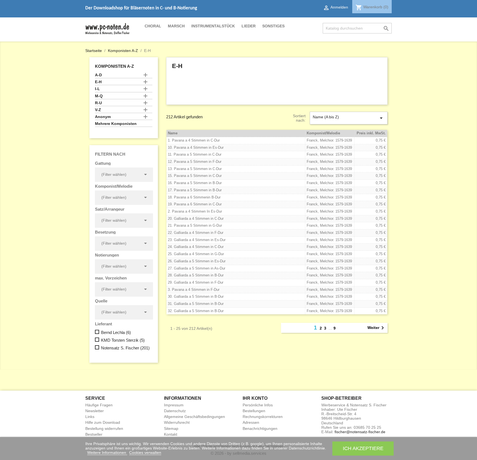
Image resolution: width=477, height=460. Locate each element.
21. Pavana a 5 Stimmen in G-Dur (195, 225)
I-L (97, 89)
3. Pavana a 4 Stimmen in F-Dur (193, 290)
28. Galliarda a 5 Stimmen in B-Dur (196, 275)
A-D (98, 75)
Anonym (103, 116)
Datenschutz (175, 411)
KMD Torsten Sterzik (123, 340)
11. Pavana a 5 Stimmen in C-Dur (194, 154)
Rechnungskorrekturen (263, 416)
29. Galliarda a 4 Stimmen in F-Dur (195, 282)
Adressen (251, 422)
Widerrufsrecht (177, 422)
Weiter (376, 328)
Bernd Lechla (116, 332)
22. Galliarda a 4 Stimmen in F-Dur (195, 233)
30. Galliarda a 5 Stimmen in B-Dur (196, 296)
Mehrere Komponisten (116, 123)
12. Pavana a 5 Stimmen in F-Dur (194, 162)
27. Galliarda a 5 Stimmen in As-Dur (196, 268)
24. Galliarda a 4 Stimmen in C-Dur (196, 247)
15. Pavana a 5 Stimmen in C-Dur (195, 176)
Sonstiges (273, 26)
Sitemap (171, 428)
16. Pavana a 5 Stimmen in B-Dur (195, 183)
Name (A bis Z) (349, 118)
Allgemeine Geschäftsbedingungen (194, 416)
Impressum (174, 405)
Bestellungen (254, 411)
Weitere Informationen (107, 452)
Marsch (176, 26)
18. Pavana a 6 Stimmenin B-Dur (194, 197)
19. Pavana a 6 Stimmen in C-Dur (195, 204)
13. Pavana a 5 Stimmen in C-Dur (195, 169)
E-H (98, 82)
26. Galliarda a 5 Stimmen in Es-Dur (197, 261)
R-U (98, 103)
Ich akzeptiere (363, 448)
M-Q (99, 96)
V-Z (98, 110)
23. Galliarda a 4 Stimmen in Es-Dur (197, 240)
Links (89, 416)
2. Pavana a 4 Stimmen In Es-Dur (195, 211)
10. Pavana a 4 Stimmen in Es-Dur (196, 147)
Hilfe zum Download (102, 422)
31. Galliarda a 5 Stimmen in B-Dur (196, 304)
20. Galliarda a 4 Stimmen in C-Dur (196, 218)
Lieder (249, 26)
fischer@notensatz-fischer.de (360, 432)
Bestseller (93, 434)
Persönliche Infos (258, 405)
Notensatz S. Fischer (125, 348)
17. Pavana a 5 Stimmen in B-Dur (195, 190)
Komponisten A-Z (114, 66)
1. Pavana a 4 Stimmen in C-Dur (194, 140)
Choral (153, 26)
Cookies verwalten (145, 452)
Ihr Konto (255, 398)
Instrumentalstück (213, 26)
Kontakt (170, 434)
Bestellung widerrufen (104, 428)
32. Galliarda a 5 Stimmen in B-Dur (196, 311)
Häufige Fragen (99, 405)
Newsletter (94, 411)
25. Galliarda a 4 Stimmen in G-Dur (196, 254)
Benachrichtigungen (260, 428)
